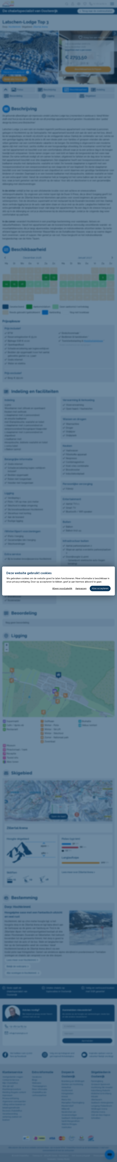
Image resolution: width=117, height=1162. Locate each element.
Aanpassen (81, 588)
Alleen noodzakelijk (62, 588)
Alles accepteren (100, 588)
